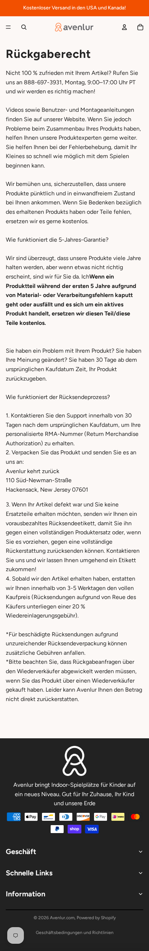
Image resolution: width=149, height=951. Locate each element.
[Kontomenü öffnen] (124, 27)
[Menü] (8, 27)
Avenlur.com (62, 917)
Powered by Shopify (96, 917)
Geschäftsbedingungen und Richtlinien (75, 932)
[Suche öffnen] (24, 27)
